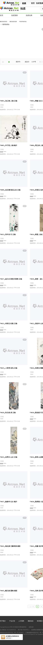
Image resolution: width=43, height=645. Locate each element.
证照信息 (31, 627)
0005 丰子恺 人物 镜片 (9, 145)
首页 (1, 15)
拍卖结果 (29, 15)
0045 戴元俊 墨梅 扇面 (9, 591)
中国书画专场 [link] (22, 21)
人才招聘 (21, 621)
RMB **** (3, 152)
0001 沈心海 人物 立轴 (9, 101)
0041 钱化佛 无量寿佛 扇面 (10, 546)
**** (1, 107)
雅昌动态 (30, 621)
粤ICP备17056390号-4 (23, 629)
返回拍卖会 (5, 24)
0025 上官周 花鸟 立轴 (9, 368)
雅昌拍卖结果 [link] (13, 21)
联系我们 (40, 621)
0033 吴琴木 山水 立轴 (9, 457)
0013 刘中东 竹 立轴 (8, 234)
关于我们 (3, 621)
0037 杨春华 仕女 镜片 (9, 501)
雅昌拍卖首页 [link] (3, 21)
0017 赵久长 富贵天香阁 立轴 (11, 279)
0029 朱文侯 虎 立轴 (8, 412)
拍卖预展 (14, 15)
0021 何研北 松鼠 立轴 (9, 323)
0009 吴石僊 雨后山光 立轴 (10, 190)
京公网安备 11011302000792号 (8, 629)
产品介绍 (12, 621)
